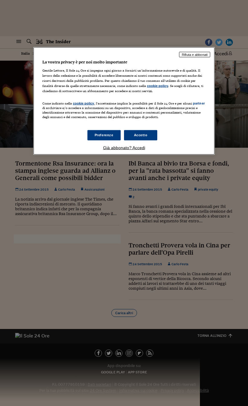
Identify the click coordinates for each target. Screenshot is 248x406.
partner (199, 103)
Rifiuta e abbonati (194, 54)
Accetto (141, 135)
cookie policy (157, 86)
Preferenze (104, 135)
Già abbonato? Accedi (124, 147)
